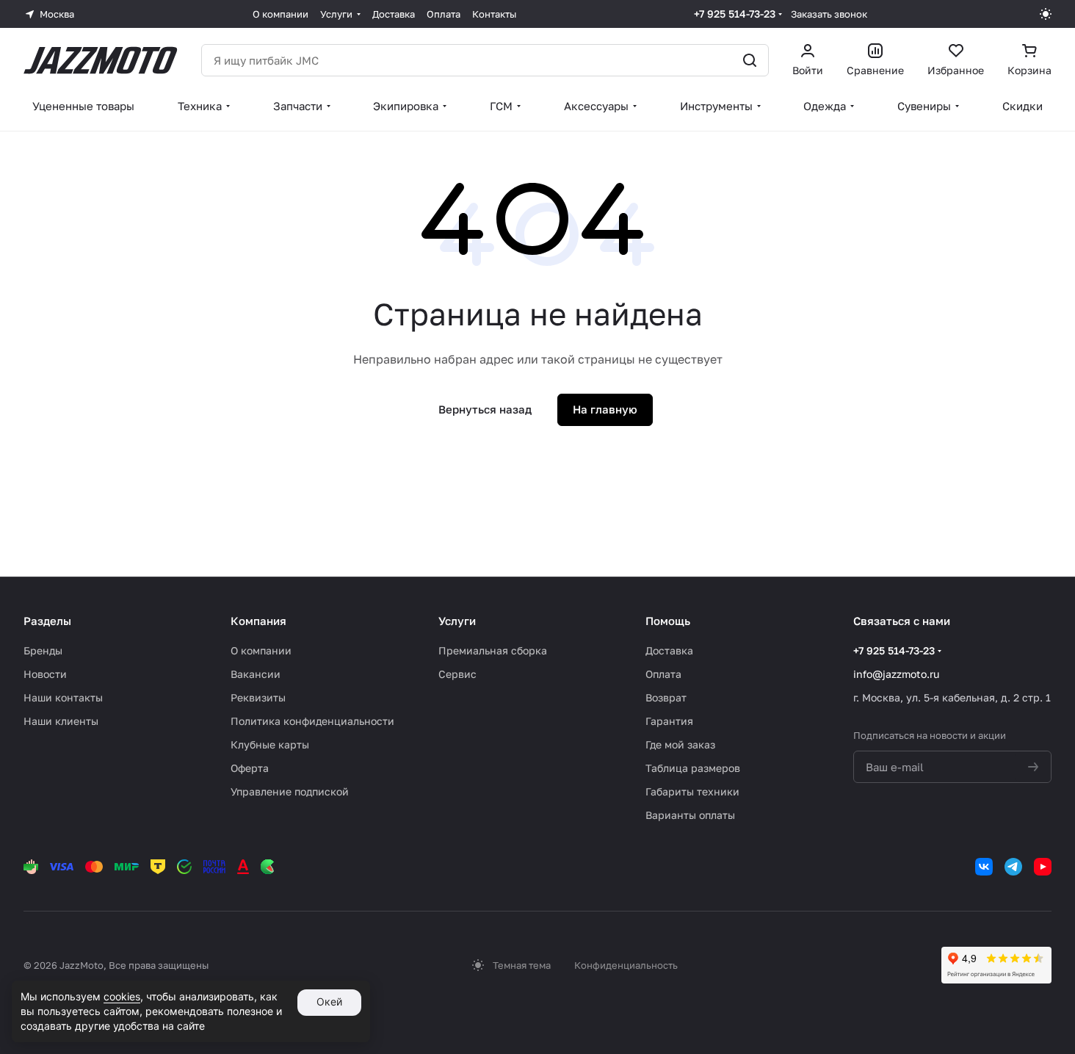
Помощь (667, 620)
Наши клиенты (60, 721)
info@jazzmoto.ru (896, 674)
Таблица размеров (692, 768)
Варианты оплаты (690, 815)
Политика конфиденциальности (312, 721)
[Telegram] (1013, 867)
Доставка (669, 650)
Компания (258, 620)
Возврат (666, 697)
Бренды (42, 650)
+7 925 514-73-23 (734, 13)
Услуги (457, 620)
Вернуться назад (485, 409)
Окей (329, 1001)
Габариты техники (692, 791)
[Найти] (749, 60)
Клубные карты (270, 744)
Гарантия (669, 721)
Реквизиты (258, 697)
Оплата (663, 674)
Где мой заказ (680, 744)
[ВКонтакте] (984, 867)
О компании (261, 650)
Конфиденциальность (626, 965)
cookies (122, 996)
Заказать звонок (829, 14)
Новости (45, 674)
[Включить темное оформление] (1046, 14)
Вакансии (255, 674)
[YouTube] (1043, 867)
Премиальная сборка (492, 650)
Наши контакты (63, 697)
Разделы (47, 620)
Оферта (250, 768)
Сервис (457, 674)
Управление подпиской (290, 791)
